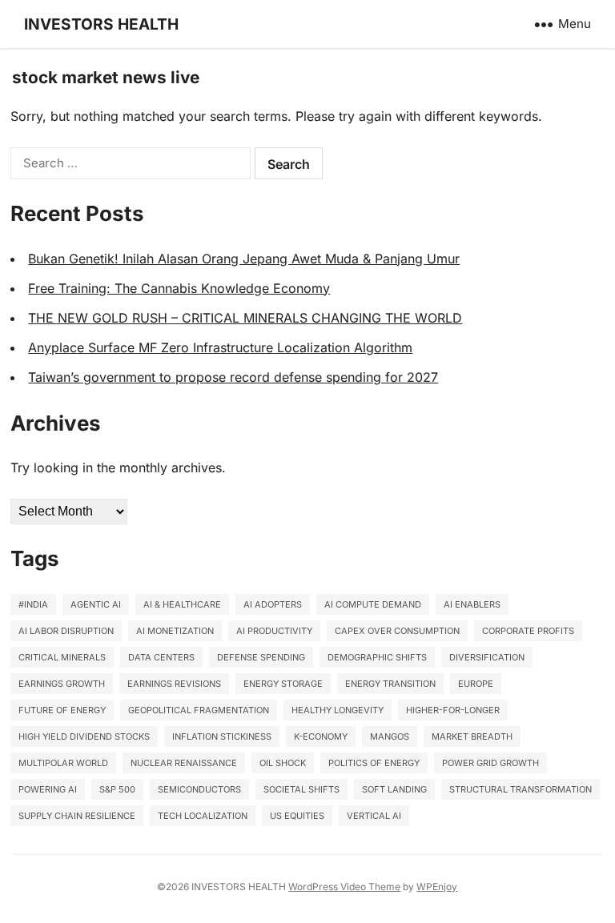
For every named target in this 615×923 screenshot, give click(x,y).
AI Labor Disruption (66, 630)
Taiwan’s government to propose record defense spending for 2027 (233, 377)
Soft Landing (394, 789)
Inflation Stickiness (221, 736)
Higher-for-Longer (453, 710)
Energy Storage (283, 683)
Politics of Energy (374, 762)
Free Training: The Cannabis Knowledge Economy (179, 288)
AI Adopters (272, 604)
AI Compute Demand (372, 604)
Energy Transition (390, 683)
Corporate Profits (528, 630)
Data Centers (161, 657)
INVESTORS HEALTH (101, 24)
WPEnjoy (436, 887)
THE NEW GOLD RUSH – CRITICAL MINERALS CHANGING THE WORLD (245, 318)
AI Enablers (472, 604)
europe (475, 683)
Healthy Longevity (337, 710)
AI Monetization (175, 630)
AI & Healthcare (182, 604)
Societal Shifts (301, 789)
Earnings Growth (61, 683)
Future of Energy (62, 710)
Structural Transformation (520, 789)
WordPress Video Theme (344, 887)
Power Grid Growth (490, 762)
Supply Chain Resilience (76, 815)
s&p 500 (117, 789)
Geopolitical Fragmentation (198, 710)
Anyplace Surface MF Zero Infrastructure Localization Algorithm (220, 347)
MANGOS (389, 736)
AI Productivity (274, 630)
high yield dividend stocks (84, 736)
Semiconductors (199, 789)
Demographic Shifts (377, 657)
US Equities (297, 815)
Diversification (487, 657)
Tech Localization (202, 815)
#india (33, 604)
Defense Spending (261, 657)
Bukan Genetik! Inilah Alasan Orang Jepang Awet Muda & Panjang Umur (244, 259)
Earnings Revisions (174, 683)
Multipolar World (63, 762)
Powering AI (47, 789)
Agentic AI (95, 604)
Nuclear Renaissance (184, 762)
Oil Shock (282, 762)
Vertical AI (374, 815)
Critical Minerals (62, 657)
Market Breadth (472, 736)
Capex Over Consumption (397, 630)
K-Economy (321, 736)
